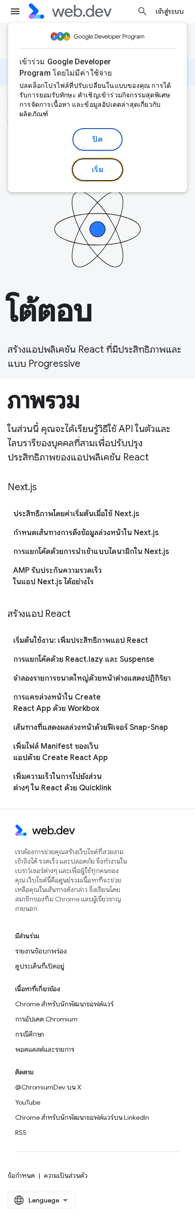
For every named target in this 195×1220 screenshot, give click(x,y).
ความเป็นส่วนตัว (66, 1175)
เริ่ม (98, 169)
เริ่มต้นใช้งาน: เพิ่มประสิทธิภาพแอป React (80, 640)
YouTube (27, 1102)
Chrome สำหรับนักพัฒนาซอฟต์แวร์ (64, 1004)
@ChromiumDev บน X (48, 1087)
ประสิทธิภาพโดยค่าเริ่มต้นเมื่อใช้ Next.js (76, 514)
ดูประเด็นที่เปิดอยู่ (39, 966)
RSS (21, 1132)
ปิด (97, 139)
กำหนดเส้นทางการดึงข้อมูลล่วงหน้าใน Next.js (86, 532)
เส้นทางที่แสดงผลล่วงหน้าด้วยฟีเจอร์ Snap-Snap (90, 727)
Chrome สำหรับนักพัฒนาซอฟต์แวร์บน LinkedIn (82, 1117)
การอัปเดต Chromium (46, 1019)
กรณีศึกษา (29, 1034)
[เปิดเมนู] (15, 11)
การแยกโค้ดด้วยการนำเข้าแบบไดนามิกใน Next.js (91, 551)
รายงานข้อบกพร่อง (41, 951)
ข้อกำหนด (21, 1175)
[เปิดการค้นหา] (142, 11)
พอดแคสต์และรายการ (44, 1049)
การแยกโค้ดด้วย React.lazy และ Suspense (83, 659)
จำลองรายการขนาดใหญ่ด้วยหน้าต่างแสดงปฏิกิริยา (92, 678)
